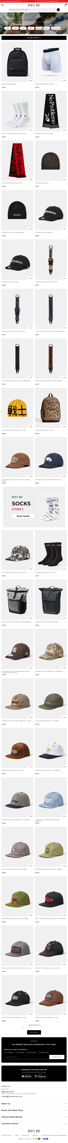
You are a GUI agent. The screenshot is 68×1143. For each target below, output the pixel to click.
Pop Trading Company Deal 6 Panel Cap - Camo (14, 572)
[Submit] (58, 9)
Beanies (46, 28)
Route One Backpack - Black (9, 84)
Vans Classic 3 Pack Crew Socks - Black (45, 572)
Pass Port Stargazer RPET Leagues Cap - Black (14, 1017)
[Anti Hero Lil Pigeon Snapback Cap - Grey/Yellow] (17, 847)
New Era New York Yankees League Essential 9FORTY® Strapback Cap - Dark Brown (16, 672)
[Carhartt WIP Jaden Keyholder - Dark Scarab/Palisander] (17, 358)
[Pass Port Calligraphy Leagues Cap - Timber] (51, 995)
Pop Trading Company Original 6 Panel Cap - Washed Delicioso (16, 480)
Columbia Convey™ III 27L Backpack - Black (46, 622)
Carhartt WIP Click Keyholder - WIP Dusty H (46, 281)
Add (31, 80)
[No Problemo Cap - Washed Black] (51, 210)
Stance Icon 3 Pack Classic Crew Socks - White (13, 133)
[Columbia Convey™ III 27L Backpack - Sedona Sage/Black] (17, 599)
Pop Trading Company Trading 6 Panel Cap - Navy (48, 479)
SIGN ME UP (56, 1057)
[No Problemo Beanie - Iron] (51, 160)
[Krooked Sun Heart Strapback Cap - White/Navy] (51, 748)
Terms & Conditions (7, 1135)
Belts (31, 28)
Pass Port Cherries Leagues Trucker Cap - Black (47, 968)
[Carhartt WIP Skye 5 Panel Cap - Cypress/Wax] (51, 698)
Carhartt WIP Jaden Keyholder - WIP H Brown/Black (48, 380)
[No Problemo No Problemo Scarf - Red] (17, 160)
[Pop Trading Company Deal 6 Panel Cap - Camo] (17, 550)
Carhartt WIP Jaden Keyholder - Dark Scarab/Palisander (16, 380)
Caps (7, 28)
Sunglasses (39, 28)
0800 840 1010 (7, 1092)
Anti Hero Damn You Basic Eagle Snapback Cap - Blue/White (47, 820)
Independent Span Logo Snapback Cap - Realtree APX (49, 671)
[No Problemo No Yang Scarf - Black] (51, 111)
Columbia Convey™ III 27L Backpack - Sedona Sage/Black (16, 622)
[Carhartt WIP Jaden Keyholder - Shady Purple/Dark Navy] (51, 309)
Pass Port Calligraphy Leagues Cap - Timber (46, 1017)
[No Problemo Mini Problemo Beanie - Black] (17, 210)
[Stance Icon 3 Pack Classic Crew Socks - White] (17, 111)
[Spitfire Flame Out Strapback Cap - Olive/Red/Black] (17, 896)
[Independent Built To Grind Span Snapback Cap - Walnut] (17, 698)
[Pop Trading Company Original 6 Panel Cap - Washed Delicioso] (17, 457)
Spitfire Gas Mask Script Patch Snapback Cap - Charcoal (16, 968)
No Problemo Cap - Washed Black (44, 232)
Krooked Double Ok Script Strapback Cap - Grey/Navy (16, 819)
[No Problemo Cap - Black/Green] (17, 259)
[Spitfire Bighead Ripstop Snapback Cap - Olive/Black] (51, 847)
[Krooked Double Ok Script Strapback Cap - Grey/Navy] (17, 797)
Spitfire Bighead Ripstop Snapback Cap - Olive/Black (48, 869)
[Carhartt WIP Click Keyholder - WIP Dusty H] (51, 259)
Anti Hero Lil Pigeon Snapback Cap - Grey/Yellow (14, 869)
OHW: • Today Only (31, 1)
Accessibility (35, 1135)
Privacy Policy (25, 1135)
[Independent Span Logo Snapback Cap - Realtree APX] (51, 649)
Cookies (17, 1135)
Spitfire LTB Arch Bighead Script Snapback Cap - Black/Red (50, 918)
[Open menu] (2, 5)
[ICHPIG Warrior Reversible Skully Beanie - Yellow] (17, 408)
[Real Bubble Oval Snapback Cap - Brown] (17, 748)
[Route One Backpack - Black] (17, 62)
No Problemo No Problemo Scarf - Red (12, 183)
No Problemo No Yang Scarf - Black (44, 133)
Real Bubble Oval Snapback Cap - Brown (12, 770)
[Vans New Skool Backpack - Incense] (51, 408)
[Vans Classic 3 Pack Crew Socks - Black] (51, 550)
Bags (15, 28)
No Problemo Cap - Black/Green (10, 281)
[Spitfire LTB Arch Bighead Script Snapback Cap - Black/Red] (51, 896)
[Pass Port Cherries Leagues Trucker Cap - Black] (51, 945)
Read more (20, 23)
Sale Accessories (55, 28)
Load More (34, 1032)
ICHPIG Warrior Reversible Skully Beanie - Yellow (14, 430)
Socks (23, 28)
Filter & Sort (32, 38)
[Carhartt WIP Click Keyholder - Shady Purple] (17, 309)
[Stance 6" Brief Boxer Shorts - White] (51, 62)
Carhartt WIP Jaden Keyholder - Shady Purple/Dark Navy (50, 331)
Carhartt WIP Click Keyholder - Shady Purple (13, 331)
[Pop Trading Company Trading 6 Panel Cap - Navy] (51, 457)
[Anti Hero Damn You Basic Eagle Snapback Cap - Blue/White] (51, 797)
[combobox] (34, 9)
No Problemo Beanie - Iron (42, 183)
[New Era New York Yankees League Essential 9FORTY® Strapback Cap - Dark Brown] (17, 649)
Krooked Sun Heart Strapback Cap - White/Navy (47, 770)
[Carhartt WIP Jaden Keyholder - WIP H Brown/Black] (51, 358)
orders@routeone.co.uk (11, 1096)
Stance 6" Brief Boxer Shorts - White (44, 84)
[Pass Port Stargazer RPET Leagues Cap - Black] (17, 995)
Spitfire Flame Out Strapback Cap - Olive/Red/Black (15, 918)
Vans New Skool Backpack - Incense (44, 430)
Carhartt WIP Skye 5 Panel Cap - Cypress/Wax (47, 720)
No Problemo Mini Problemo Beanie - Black (13, 232)
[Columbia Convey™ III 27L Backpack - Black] (51, 599)
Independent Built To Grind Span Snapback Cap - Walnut (16, 720)
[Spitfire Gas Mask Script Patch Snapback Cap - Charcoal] (17, 945)
